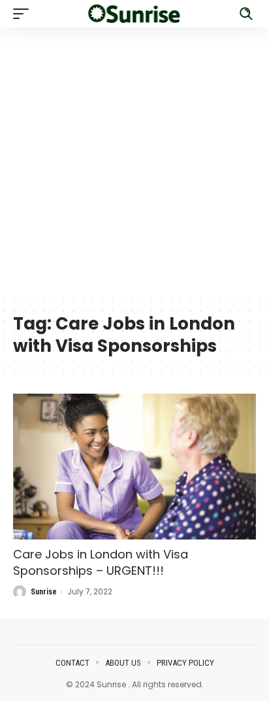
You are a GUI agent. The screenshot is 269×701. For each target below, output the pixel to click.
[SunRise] (134, 13)
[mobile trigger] (24, 14)
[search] (246, 13)
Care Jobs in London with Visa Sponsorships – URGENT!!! (100, 562)
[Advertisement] (134, 162)
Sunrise (44, 591)
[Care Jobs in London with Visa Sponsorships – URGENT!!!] (134, 466)
